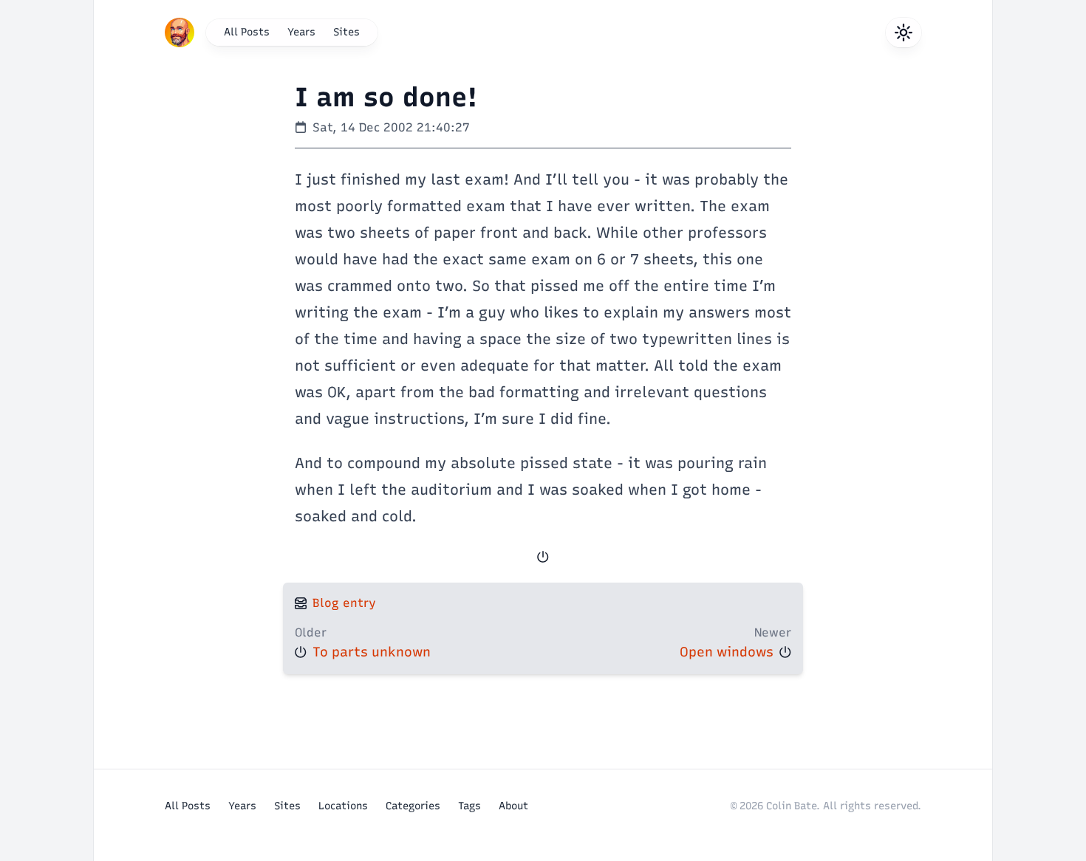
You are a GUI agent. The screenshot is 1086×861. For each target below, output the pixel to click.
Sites (346, 32)
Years (301, 32)
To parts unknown (372, 652)
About (513, 806)
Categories (413, 806)
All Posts (247, 32)
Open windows (726, 652)
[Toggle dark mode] (903, 32)
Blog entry (344, 603)
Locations (343, 806)
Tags (469, 806)
